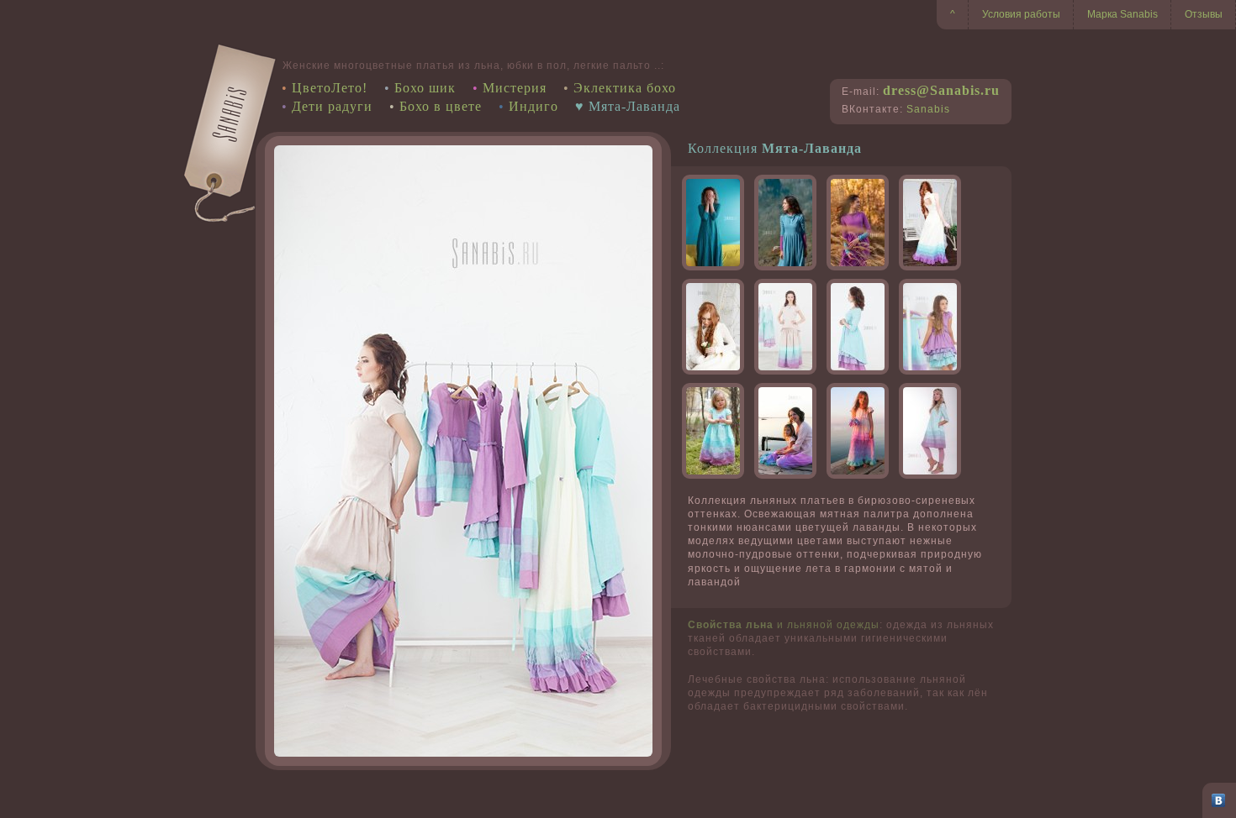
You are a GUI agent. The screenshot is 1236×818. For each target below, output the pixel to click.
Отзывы (1204, 14)
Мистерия (515, 88)
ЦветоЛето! (329, 88)
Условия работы (1021, 14)
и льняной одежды (783, 625)
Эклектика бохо (624, 88)
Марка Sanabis (1122, 14)
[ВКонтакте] (1219, 800)
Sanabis (928, 109)
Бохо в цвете (440, 106)
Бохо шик (425, 88)
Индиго (533, 106)
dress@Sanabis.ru (941, 90)
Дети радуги (332, 106)
